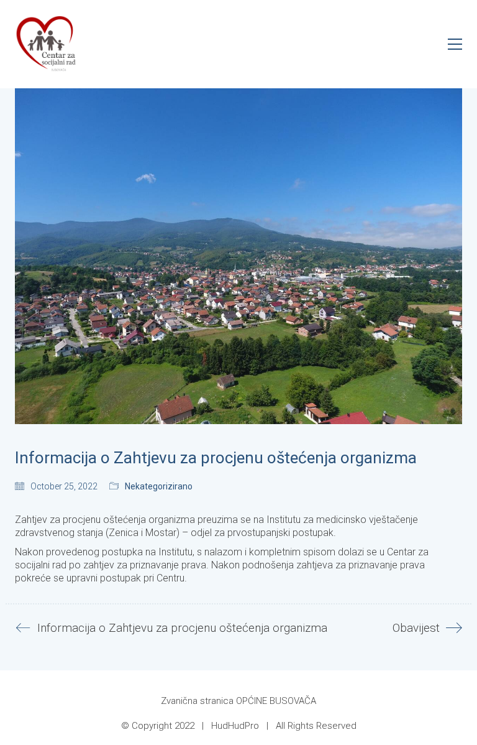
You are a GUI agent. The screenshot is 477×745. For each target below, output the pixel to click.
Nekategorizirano (159, 486)
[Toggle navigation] (455, 44)
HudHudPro (235, 725)
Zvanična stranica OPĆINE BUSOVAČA (238, 700)
